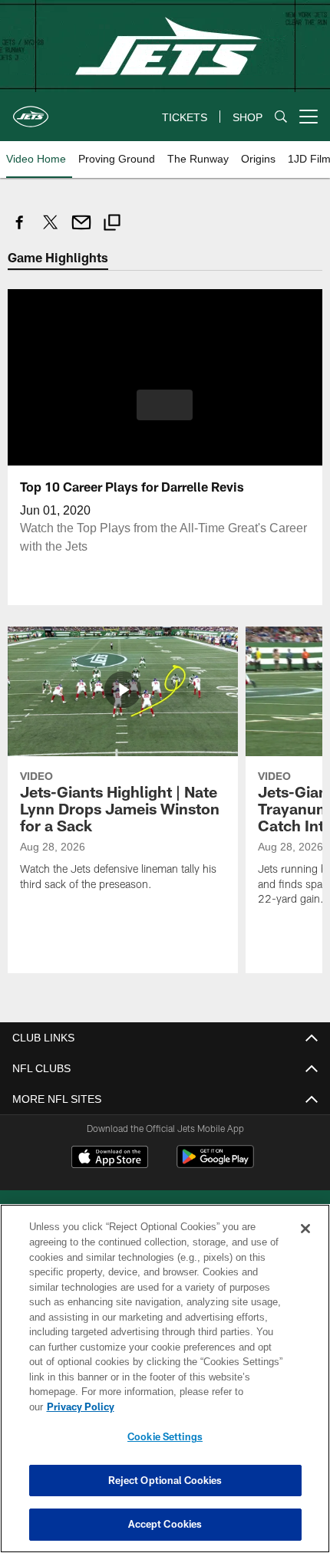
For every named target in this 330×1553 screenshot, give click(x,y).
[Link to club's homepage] (30, 110)
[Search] (281, 117)
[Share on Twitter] (50, 230)
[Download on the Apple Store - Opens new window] (110, 1158)
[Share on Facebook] (20, 230)
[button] (164, 404)
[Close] (305, 1244)
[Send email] (81, 230)
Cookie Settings (165, 1436)
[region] (165, 1386)
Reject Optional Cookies (165, 1480)
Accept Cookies (165, 1524)
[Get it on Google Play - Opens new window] (215, 1164)
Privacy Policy (199, 1406)
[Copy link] (112, 224)
